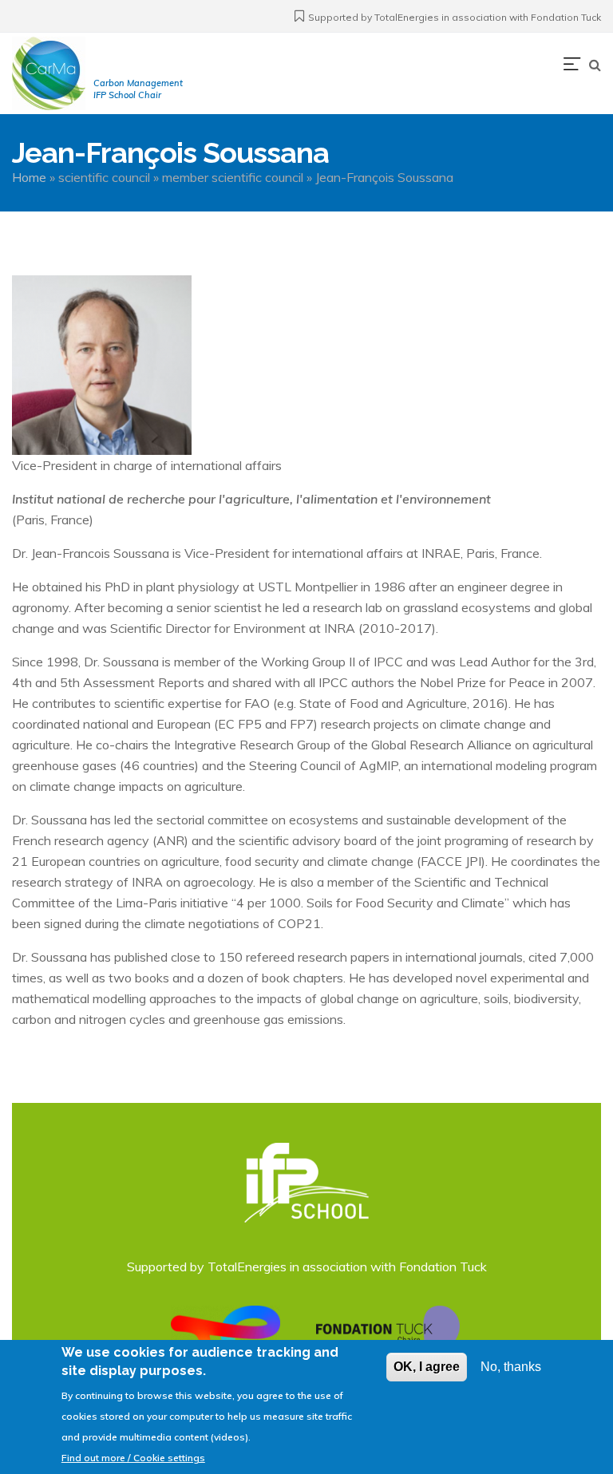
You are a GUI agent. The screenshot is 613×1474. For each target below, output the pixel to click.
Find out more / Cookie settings (133, 1458)
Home (29, 177)
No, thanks (511, 1366)
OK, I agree (427, 1366)
